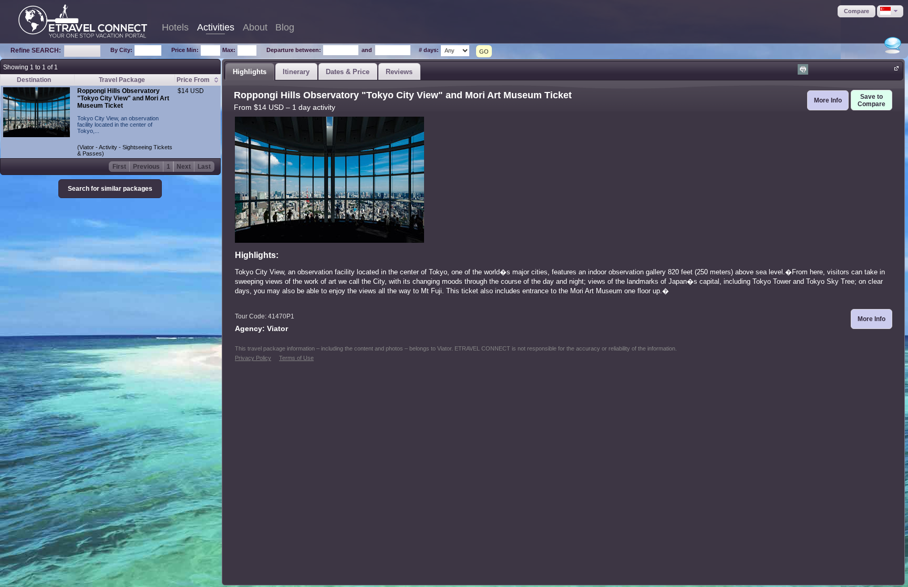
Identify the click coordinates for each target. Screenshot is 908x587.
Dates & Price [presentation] (347, 72)
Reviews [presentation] (399, 72)
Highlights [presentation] (249, 72)
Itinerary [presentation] (296, 72)
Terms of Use (296, 358)
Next (184, 166)
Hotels (175, 27)
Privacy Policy (253, 358)
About (255, 27)
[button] (856, 11)
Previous (146, 166)
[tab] (249, 71)
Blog (284, 27)
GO (484, 51)
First (119, 166)
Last (204, 166)
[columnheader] (197, 80)
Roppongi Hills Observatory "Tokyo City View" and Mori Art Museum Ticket (123, 98)
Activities (215, 27)
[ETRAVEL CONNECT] (82, 21)
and (367, 50)
